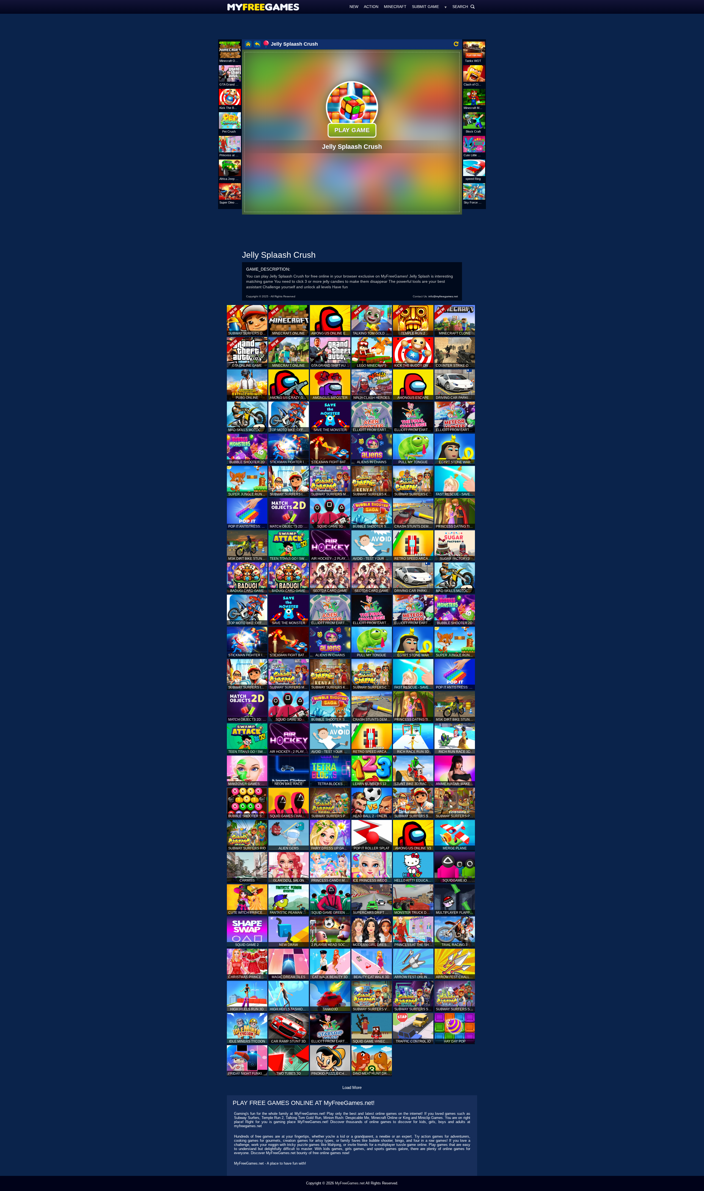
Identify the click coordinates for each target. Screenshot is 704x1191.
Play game (352, 130)
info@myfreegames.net (443, 296)
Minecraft (395, 6)
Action (371, 6)
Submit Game (425, 6)
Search (463, 6)
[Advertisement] (352, 26)
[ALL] (445, 6)
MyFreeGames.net (350, 1183)
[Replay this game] (456, 44)
